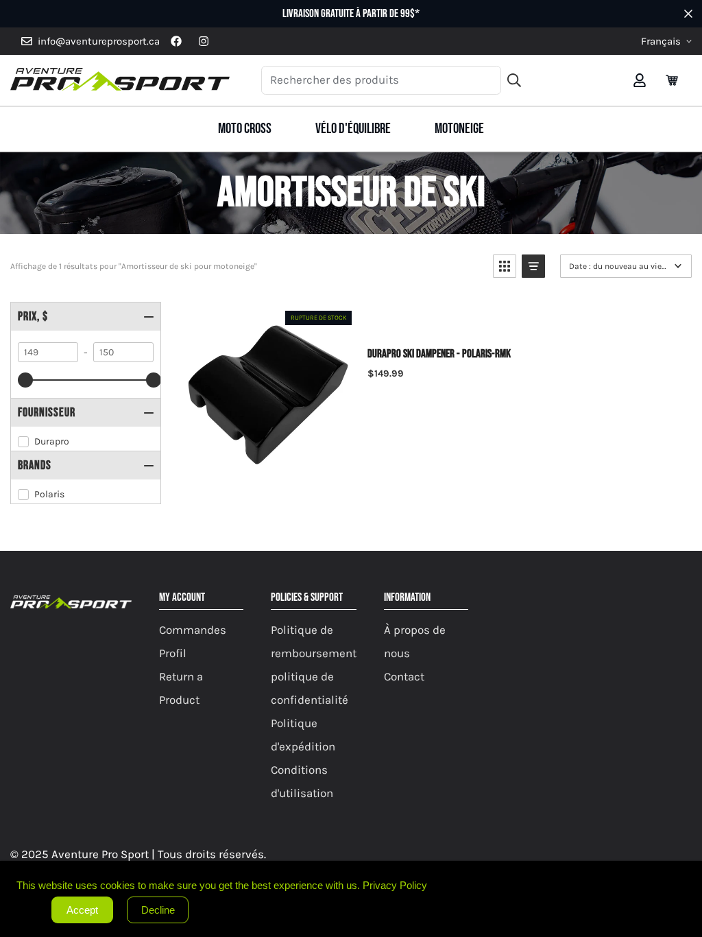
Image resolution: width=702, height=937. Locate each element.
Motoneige (459, 128)
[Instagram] (203, 41)
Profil (172, 653)
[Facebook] (176, 41)
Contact (404, 676)
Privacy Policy (395, 885)
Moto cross (244, 128)
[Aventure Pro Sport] (120, 80)
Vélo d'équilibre (353, 128)
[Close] (688, 874)
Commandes (192, 630)
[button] (672, 80)
